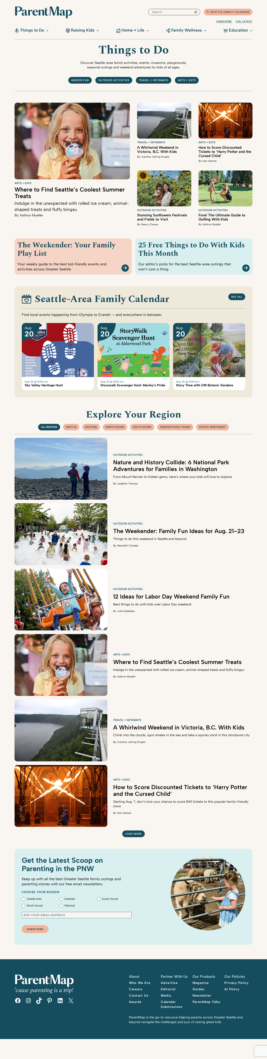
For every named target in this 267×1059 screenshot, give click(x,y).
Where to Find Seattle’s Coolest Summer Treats (70, 193)
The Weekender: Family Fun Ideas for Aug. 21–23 (178, 531)
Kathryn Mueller (31, 215)
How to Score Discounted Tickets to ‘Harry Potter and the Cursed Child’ (225, 151)
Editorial (168, 989)
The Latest (244, 21)
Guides (199, 989)
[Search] (195, 12)
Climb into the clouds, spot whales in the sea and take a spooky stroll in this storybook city (181, 735)
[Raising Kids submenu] (97, 30)
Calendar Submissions (172, 1004)
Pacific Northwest (212, 427)
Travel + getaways (154, 80)
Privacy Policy (236, 983)
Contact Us (139, 996)
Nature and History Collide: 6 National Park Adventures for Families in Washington (171, 465)
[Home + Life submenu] (147, 30)
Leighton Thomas (127, 483)
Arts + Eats (187, 80)
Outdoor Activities (152, 210)
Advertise (169, 983)
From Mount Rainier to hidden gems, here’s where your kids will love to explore (172, 477)
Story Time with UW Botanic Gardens (204, 385)
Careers (136, 989)
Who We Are (140, 983)
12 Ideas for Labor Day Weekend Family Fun (171, 596)
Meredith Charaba (127, 545)
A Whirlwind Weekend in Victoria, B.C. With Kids (157, 149)
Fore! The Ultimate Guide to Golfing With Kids (222, 217)
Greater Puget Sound (175, 427)
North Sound (115, 427)
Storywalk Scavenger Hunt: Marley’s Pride (132, 385)
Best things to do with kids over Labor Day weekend (152, 604)
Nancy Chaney (149, 224)
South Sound (142, 427)
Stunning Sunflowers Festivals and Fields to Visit (162, 217)
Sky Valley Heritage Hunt (44, 385)
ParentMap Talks (207, 1002)
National (69, 905)
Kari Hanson (210, 161)
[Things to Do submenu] (47, 30)
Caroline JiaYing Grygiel (155, 156)
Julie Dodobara (126, 611)
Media (166, 996)
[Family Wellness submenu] (205, 30)
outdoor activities (113, 80)
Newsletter (202, 996)
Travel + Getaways (151, 142)
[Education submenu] (251, 30)
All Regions (49, 427)
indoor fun (80, 80)
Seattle (71, 427)
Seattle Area (34, 898)
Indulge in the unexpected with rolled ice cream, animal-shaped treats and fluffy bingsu (178, 670)
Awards (135, 1002)
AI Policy (232, 989)
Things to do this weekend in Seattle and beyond (149, 539)
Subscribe (224, 21)
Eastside (91, 427)
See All (236, 296)
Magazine (201, 983)
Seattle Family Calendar (230, 12)
